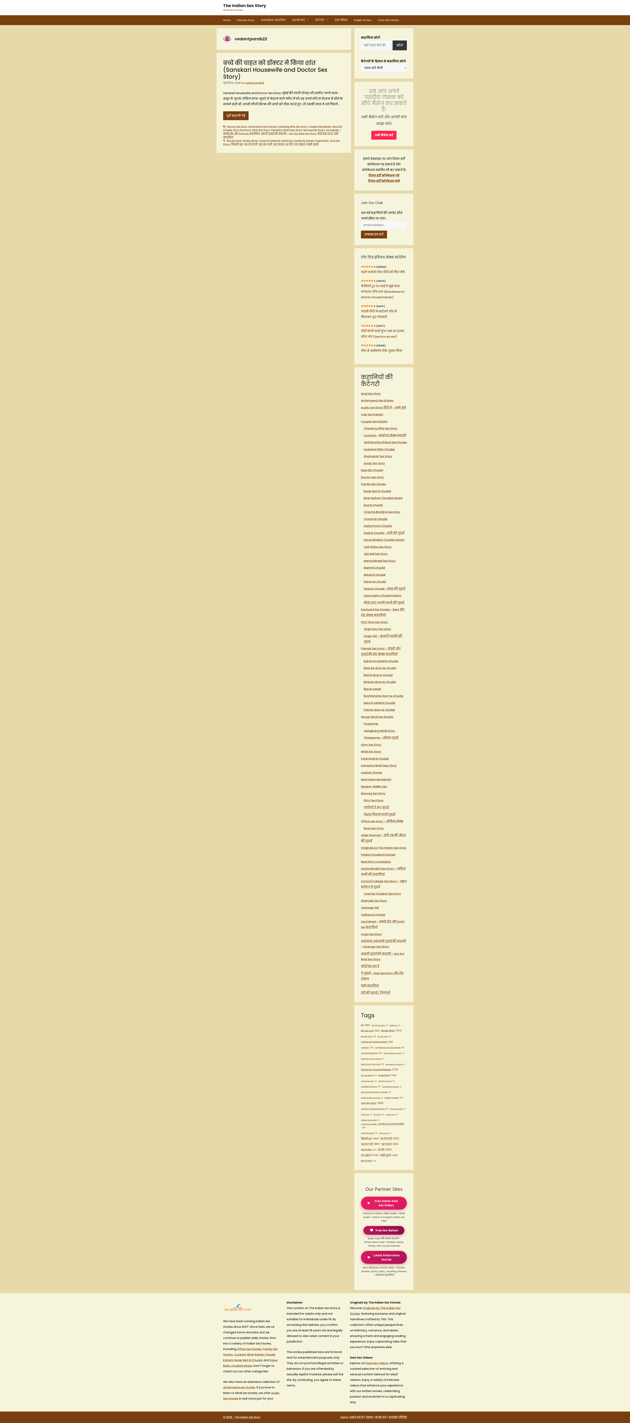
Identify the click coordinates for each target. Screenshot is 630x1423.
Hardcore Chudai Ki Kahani (297, 140)
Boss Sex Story (374, 828)
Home (227, 20)
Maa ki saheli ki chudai (379, 703)
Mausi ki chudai (374, 575)
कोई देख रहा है (325, 133)
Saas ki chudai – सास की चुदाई (384, 589)
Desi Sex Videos (377, 1363)
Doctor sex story (237, 126)
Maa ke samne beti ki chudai (376, 1092)
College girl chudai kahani (377, 1041)
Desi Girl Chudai (372, 470)
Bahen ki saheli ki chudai (381, 661)
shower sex (391, 1114)
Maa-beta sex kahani (376, 779)
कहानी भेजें (298, 20)
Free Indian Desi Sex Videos (386, 1203)
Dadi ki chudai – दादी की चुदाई (384, 533)
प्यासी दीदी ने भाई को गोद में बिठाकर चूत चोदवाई (379, 314)
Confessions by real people (389, 1047)
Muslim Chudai (394, 1098)
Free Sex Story (245, 20)
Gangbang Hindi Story (379, 731)
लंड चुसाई (299, 144)
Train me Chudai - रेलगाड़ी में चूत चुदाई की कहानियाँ (382, 1126)
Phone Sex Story (398, 1109)
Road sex (379, 1114)
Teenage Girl (370, 908)
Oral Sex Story (372, 1103)
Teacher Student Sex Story (382, 894)
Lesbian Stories (371, 773)
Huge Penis (322, 140)
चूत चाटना (279, 144)
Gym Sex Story (371, 745)
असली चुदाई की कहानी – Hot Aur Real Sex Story (288, 133)
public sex (366, 1114)
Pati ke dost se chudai (379, 710)
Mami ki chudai (374, 568)
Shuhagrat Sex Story (378, 456)
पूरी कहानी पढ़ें (235, 116)
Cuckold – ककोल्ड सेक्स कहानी (385, 435)
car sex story (384, 1036)
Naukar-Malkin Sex (374, 787)
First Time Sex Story (374, 622)
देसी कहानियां (370, 986)
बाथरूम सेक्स (369, 1149)
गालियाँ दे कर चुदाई (376, 807)
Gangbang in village (395, 1064)
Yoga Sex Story (371, 934)
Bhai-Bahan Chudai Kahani (383, 498)
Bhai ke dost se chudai (380, 682)
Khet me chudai (386, 1081)
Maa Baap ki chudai (391, 1087)
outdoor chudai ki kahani (374, 1109)
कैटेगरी (319, 20)
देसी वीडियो (341, 20)
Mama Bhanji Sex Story (380, 561)
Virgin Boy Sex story (377, 629)
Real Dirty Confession (376, 862)
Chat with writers (388, 20)
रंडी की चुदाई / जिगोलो (375, 993)
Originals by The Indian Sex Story (384, 848)
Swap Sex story (374, 463)
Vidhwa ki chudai (373, 915)
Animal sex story (380, 1025)
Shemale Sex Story (374, 901)
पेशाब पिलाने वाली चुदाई (379, 814)
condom (367, 1047)
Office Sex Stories (249, 1349)
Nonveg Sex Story (314, 130)
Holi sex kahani (369, 1075)
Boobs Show (250, 140)
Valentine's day (369, 1133)
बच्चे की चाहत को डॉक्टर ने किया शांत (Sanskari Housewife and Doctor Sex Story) (275, 70)
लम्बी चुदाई (312, 144)
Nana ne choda (375, 582)
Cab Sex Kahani (372, 414)
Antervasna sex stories (239, 1387)
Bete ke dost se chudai (380, 668)
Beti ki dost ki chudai (378, 675)
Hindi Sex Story (261, 130)
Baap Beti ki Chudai (248, 1360)
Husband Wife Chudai (379, 449)
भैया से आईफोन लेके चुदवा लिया (381, 351)
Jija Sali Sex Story (376, 554)
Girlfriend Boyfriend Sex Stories (385, 442)
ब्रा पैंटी (289, 144)
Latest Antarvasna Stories (386, 1257)
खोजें (400, 45)
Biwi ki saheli (372, 689)
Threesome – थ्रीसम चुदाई (381, 738)
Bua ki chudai (373, 505)
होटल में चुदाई (368, 1161)
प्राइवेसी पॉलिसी (398, 1417)
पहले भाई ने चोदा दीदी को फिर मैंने (383, 272)
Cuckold (240, 1355)
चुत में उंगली (251, 144)
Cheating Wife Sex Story (292, 126)
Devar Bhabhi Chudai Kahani (384, 540)
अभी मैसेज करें (384, 135)
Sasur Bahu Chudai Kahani (382, 596)
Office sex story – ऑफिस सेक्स (382, 821)
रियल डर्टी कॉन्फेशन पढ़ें (383, 176)
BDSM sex (395, 1025)
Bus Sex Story (368, 1036)
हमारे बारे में (357, 1417)
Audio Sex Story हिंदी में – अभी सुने (383, 408)
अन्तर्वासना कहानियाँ (273, 20)
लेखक (369, 1417)
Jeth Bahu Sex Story (378, 547)
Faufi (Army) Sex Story (372, 1064)
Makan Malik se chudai (372, 1098)
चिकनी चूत (237, 144)
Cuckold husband (269, 140)
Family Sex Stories (373, 484)
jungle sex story (369, 1081)
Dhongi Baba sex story (394, 1053)
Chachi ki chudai (375, 519)
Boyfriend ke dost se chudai (383, 696)
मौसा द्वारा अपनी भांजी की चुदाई (384, 603)
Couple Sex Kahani (319, 126)
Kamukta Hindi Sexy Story (286, 130)
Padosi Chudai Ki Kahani (378, 855)
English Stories (362, 20)
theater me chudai (370, 1120)
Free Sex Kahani (387, 1230)
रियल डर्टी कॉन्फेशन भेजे (384, 181)
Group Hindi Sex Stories (377, 717)
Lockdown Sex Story (371, 1087)
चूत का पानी (265, 144)
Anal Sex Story (371, 394)
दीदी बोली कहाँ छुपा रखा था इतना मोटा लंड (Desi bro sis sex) (382, 334)
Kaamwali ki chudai (375, 759)
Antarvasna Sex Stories (262, 126)
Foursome (371, 724)
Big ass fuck (234, 140)
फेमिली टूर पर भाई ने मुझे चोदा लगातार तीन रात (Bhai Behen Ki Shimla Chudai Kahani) (382, 291)
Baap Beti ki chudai (377, 491)
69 (365, 1025)
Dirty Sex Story (242, 130)
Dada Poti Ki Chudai (378, 526)
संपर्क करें (381, 1417)
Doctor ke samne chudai (372, 1059)
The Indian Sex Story (244, 6)
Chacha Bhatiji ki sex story (382, 512)
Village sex (385, 1133)
